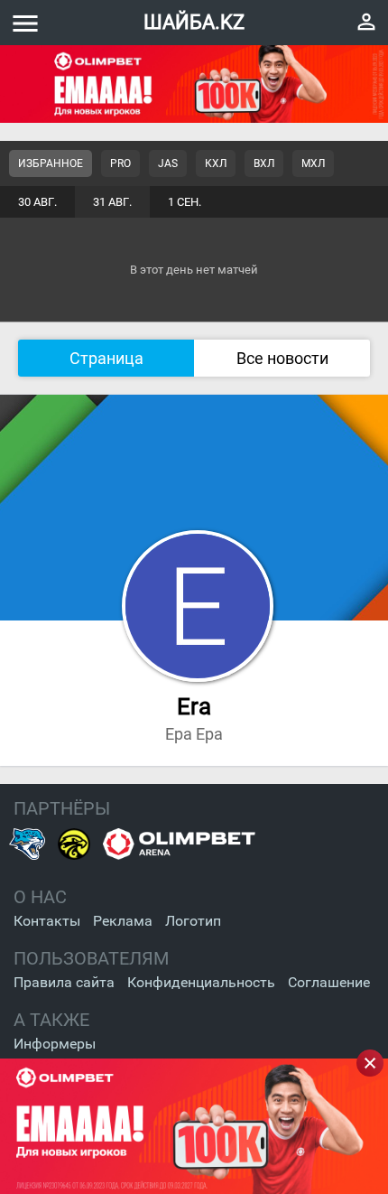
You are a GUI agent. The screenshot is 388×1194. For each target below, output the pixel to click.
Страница (106, 358)
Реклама (122, 920)
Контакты (47, 920)
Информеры (55, 1043)
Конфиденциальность (201, 982)
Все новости (282, 358)
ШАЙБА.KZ (194, 22)
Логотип (193, 920)
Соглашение (329, 982)
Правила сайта (64, 982)
